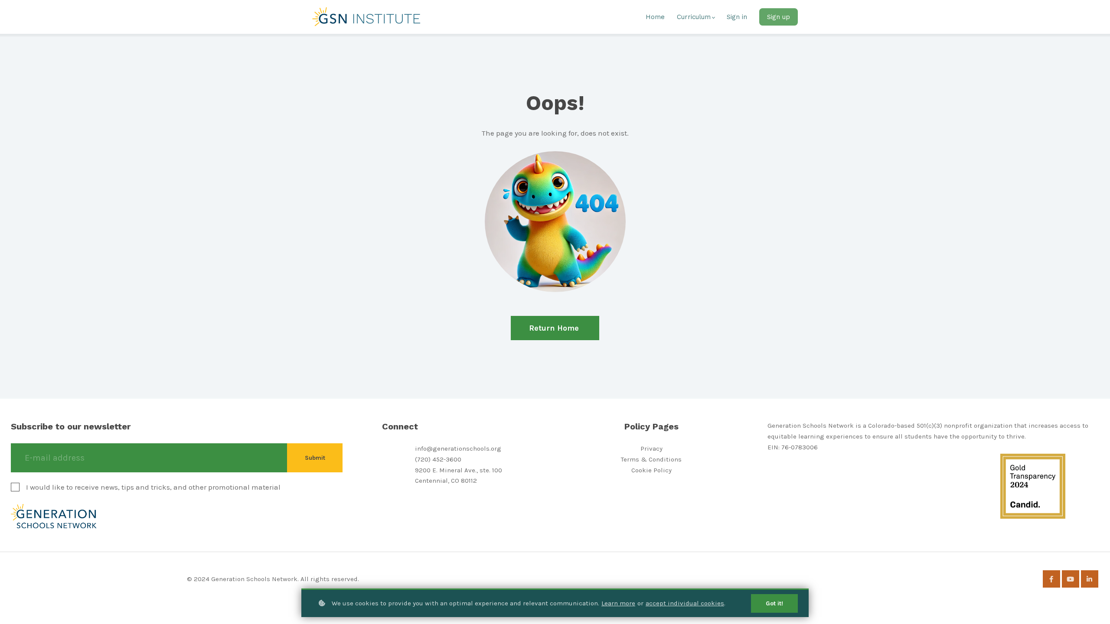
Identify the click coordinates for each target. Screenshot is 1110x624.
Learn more (618, 603)
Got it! (774, 603)
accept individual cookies (685, 603)
